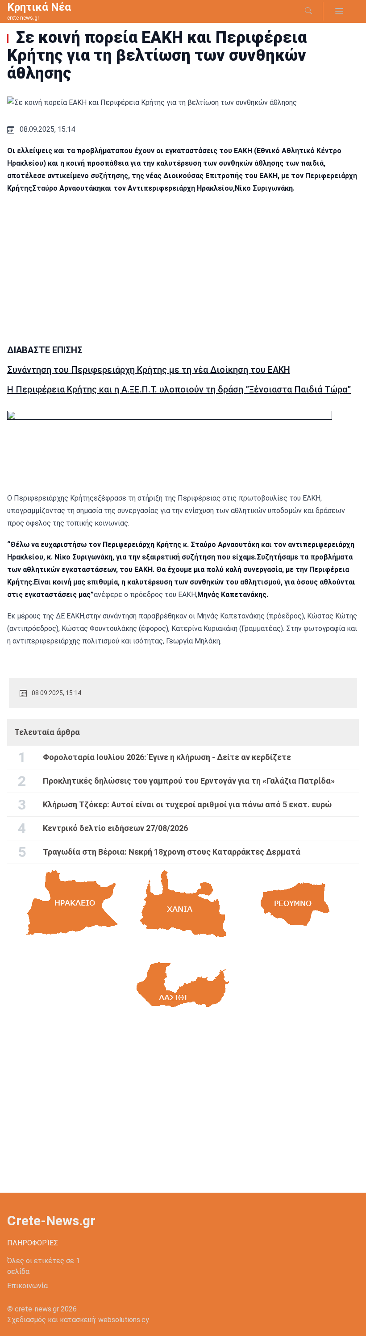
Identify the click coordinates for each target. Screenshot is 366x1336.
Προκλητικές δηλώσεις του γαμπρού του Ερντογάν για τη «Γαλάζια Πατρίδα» (189, 780)
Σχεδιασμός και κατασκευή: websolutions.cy (78, 1319)
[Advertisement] (183, 266)
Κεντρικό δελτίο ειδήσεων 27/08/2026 (115, 828)
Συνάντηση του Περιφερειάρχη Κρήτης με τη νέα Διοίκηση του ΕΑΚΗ (148, 369)
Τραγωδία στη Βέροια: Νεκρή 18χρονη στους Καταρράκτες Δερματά (171, 851)
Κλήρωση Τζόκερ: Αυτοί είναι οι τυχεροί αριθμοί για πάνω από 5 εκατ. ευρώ (187, 804)
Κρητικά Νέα (39, 7)
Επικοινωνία (27, 1286)
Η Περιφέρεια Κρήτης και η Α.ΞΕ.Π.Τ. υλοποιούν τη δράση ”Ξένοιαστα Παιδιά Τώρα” (179, 389)
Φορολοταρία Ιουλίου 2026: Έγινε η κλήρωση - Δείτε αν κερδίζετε (167, 757)
